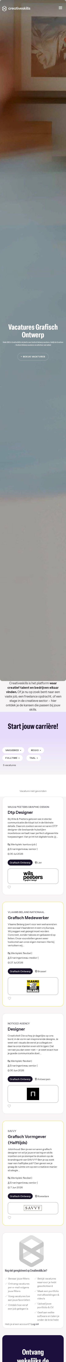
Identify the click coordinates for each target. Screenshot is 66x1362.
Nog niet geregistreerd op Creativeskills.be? (26, 1270)
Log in (34, 1324)
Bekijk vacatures (33, 356)
